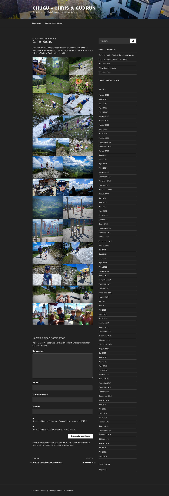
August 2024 (104, 151)
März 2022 (103, 267)
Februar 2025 (104, 138)
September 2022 (105, 241)
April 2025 (103, 129)
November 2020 (105, 336)
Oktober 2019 (104, 392)
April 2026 (103, 108)
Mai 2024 (102, 159)
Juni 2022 (102, 254)
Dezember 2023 (105, 177)
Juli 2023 (102, 198)
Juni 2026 (102, 99)
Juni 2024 (102, 155)
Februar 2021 (104, 323)
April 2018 (103, 456)
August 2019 (104, 400)
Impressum (36, 23)
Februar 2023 (104, 220)
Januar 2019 (103, 426)
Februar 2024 (104, 172)
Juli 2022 (102, 250)
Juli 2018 (102, 448)
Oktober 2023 (104, 185)
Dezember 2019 (105, 383)
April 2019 (103, 413)
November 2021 (105, 284)
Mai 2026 (102, 103)
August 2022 (104, 245)
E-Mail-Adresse (40, 394)
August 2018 (104, 443)
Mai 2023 (102, 207)
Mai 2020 (102, 362)
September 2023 (105, 189)
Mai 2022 (102, 258)
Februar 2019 (104, 422)
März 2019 (103, 417)
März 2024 (103, 168)
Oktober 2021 (104, 288)
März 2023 (103, 215)
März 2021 (103, 319)
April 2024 (103, 164)
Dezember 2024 (105, 142)
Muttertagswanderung (107, 68)
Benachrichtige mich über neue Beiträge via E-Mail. (54, 429)
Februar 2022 (104, 271)
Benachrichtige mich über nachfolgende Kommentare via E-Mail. (60, 421)
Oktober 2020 (104, 340)
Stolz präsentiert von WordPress (62, 491)
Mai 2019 (102, 409)
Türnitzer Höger (104, 72)
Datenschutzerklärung (53, 23)
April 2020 (103, 366)
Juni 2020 (102, 357)
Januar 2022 (103, 276)
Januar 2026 (103, 121)
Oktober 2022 (104, 237)
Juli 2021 (102, 301)
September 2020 (105, 344)
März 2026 (103, 112)
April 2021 (103, 314)
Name (36, 382)
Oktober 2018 (104, 439)
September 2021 (105, 293)
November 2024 (105, 146)
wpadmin (51, 38)
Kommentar (38, 351)
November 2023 (105, 181)
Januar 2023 (103, 224)
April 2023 (103, 211)
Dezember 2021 (105, 280)
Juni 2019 (102, 405)
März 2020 (103, 370)
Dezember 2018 (105, 430)
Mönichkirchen (104, 64)
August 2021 (104, 297)
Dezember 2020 (105, 331)
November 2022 (105, 233)
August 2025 (104, 125)
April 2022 (103, 263)
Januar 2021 (103, 327)
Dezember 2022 (105, 228)
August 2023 (104, 194)
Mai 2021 (102, 310)
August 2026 (104, 95)
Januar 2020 (104, 379)
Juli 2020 (102, 353)
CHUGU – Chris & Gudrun (64, 8)
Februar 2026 (104, 116)
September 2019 (105, 396)
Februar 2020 (104, 374)
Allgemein (102, 470)
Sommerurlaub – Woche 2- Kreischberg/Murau (116, 55)
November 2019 (105, 387)
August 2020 (104, 349)
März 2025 (103, 134)
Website (36, 406)
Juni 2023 (102, 202)
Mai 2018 (102, 452)
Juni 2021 (102, 306)
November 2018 (105, 435)
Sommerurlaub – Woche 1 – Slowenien (113, 59)
